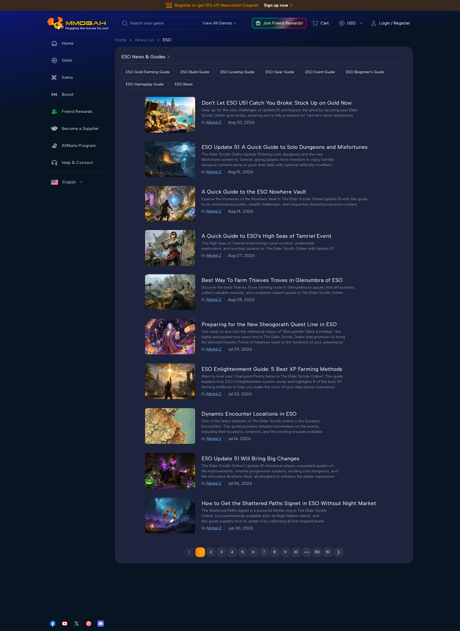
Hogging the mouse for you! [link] (87, 28)
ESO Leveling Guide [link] (237, 72)
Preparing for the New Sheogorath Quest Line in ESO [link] (269, 324)
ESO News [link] (184, 84)
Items (67, 77)
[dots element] (306, 552)
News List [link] (144, 39)
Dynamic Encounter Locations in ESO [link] (249, 414)
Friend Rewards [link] (77, 111)
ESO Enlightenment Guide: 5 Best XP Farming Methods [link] (272, 369)
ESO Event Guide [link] (320, 72)
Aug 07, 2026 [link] (241, 255)
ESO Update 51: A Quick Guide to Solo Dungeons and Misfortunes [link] (285, 147)
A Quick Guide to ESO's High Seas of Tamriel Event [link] (266, 236)
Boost (68, 94)
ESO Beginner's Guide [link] (365, 72)
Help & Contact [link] (77, 162)
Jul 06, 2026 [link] (240, 483)
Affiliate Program (79, 145)
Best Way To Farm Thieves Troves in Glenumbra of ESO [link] (272, 280)
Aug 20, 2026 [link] (241, 122)
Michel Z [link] (214, 122)
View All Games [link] (217, 23)
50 (317, 552)
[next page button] (338, 552)
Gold (67, 60)
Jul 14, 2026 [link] (239, 438)
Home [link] (67, 43)
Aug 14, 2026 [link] (240, 211)
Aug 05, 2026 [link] (241, 299)
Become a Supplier (80, 128)
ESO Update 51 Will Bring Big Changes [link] (250, 458)
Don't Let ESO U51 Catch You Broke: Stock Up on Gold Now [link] (277, 103)
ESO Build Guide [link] (195, 72)
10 (296, 552)
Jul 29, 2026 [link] (240, 349)
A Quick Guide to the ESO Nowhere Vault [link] (254, 192)
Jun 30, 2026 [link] (240, 528)
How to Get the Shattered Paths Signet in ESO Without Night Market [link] (289, 503)
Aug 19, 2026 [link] (240, 171)
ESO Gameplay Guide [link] (145, 84)
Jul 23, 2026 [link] (240, 393)
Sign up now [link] (276, 5)
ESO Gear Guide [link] (280, 72)
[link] (55, 23)
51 (328, 552)
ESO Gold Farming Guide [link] (148, 72)
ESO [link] (167, 39)
